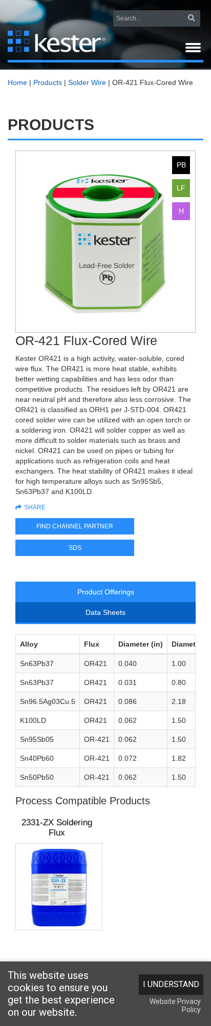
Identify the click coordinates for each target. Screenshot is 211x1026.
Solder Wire (87, 82)
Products (47, 82)
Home (17, 82)
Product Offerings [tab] (105, 592)
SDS (75, 547)
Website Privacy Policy (175, 1005)
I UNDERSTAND (171, 984)
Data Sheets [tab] (105, 612)
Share (35, 507)
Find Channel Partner (74, 526)
